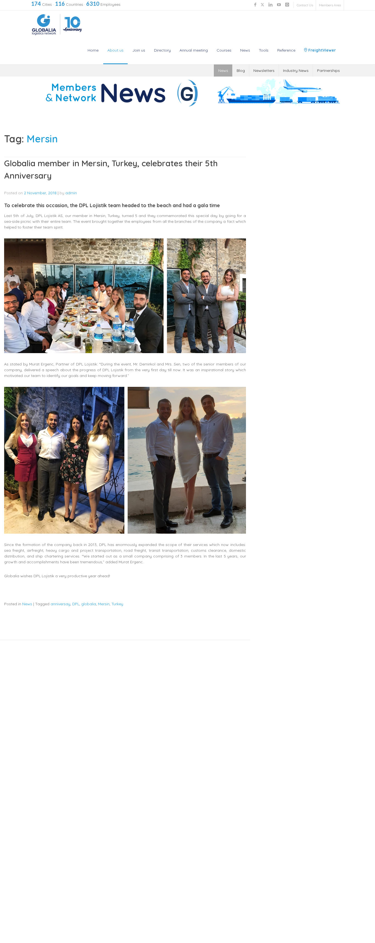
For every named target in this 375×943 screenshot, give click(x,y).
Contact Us (305, 5)
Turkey (117, 603)
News (245, 50)
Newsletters (264, 70)
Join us (138, 50)
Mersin (104, 603)
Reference (286, 50)
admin (71, 192)
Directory (162, 50)
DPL (75, 603)
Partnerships (328, 70)
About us (115, 50)
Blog (241, 70)
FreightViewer (321, 50)
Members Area (330, 5)
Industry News (296, 70)
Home (93, 50)
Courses (224, 50)
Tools (263, 50)
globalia (88, 603)
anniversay (60, 603)
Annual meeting (194, 50)
